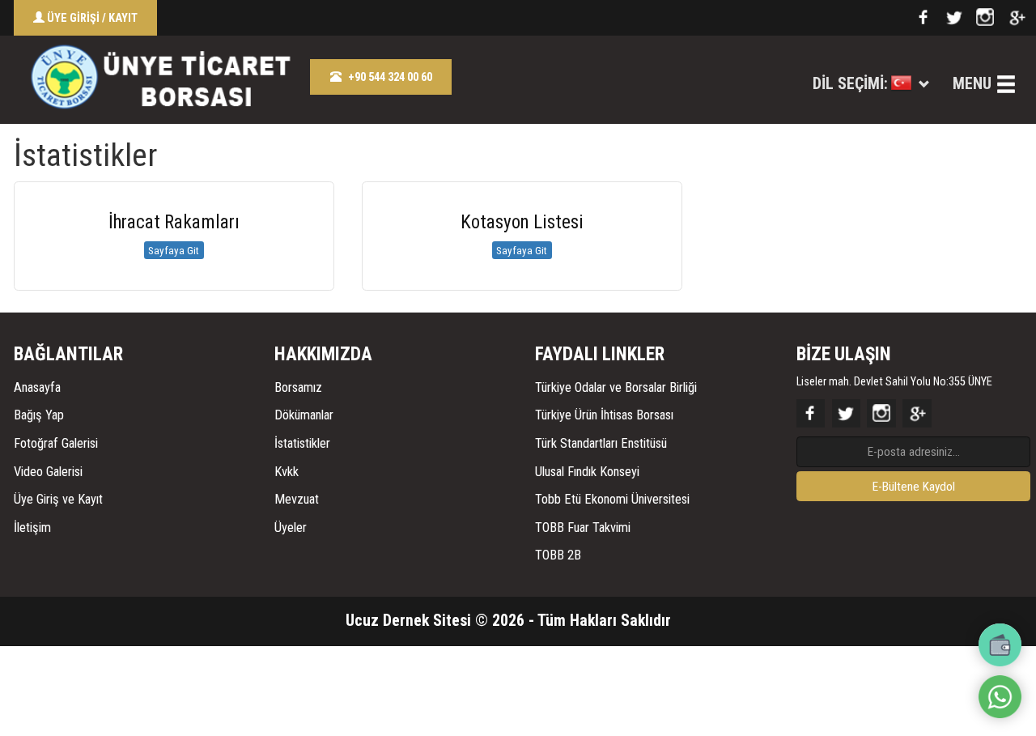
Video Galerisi (48, 471)
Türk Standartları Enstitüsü (601, 443)
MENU (972, 83)
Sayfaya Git (173, 251)
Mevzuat (296, 499)
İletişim (32, 527)
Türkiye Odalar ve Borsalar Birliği (616, 387)
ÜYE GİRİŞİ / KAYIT (91, 17)
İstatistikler (302, 443)
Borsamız (298, 387)
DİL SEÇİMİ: (850, 83)
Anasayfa (37, 387)
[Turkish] (900, 85)
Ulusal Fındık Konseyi (587, 471)
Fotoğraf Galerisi (56, 443)
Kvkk (286, 471)
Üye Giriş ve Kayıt (58, 499)
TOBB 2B (558, 555)
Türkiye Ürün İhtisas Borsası (604, 415)
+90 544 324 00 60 (390, 76)
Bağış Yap (39, 415)
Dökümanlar (303, 415)
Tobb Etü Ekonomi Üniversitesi (612, 499)
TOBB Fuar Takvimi (583, 527)
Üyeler (290, 527)
